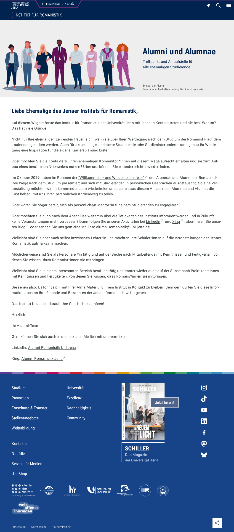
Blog (23, 227)
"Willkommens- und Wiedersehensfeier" (113, 177)
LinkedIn (155, 221)
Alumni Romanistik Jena (43, 358)
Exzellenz (74, 397)
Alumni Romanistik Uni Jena (54, 347)
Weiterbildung (23, 428)
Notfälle (18, 453)
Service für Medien (27, 463)
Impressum (19, 527)
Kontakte (19, 443)
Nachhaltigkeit (79, 407)
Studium (18, 387)
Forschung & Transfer (29, 407)
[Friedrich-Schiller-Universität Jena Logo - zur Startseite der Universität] (20, 5)
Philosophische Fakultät (58, 3)
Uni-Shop (19, 473)
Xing (177, 221)
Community (76, 418)
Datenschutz (39, 527)
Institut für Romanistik (38, 15)
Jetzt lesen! (164, 402)
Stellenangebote (25, 418)
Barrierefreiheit (62, 527)
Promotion (20, 397)
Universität (76, 387)
